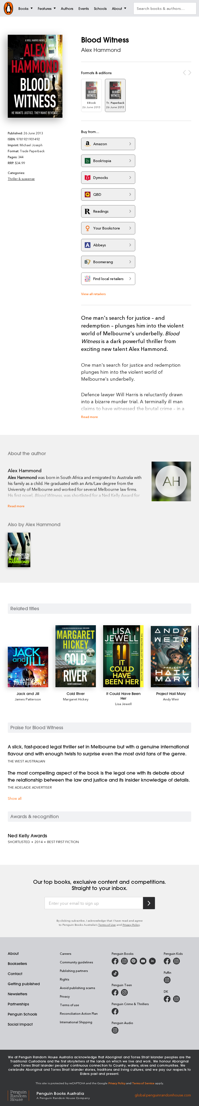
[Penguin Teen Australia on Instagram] (124, 992)
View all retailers (93, 293)
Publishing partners (74, 970)
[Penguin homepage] (8, 8)
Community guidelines (76, 962)
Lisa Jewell (123, 703)
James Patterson (28, 699)
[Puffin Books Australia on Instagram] (167, 980)
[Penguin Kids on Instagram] (176, 961)
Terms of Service (143, 1083)
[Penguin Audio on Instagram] (115, 1030)
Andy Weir (171, 699)
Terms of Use (107, 924)
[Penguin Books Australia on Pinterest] (133, 961)
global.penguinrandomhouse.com (163, 1095)
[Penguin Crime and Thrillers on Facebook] (115, 1011)
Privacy (65, 996)
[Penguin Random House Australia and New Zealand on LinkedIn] (152, 961)
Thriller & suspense (21, 178)
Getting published (24, 984)
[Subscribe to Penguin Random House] (149, 903)
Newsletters (17, 994)
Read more (89, 416)
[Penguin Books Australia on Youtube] (143, 961)
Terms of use (69, 1005)
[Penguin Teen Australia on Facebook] (115, 992)
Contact (15, 973)
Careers (65, 953)
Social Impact (20, 1024)
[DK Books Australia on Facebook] (167, 999)
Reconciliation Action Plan (79, 1013)
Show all (15, 798)
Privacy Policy (131, 924)
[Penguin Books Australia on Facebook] (115, 961)
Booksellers (17, 963)
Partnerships (18, 1004)
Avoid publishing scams (77, 987)
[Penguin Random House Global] (22, 1095)
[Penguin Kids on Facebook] (167, 961)
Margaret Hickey (75, 699)
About (13, 953)
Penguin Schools (22, 1014)
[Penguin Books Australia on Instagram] (124, 961)
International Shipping (76, 1022)
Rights (64, 979)
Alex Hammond (101, 50)
